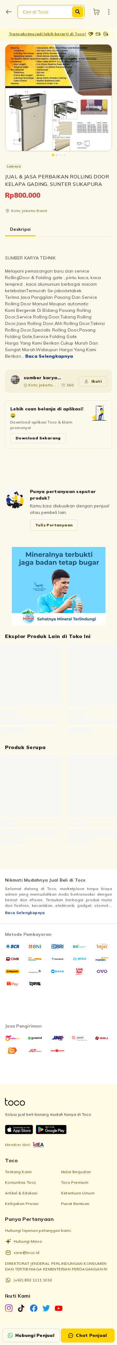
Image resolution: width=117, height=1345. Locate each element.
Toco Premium (75, 1182)
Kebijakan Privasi (22, 1203)
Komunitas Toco (20, 1182)
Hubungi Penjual (34, 1335)
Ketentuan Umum (78, 1193)
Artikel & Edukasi (21, 1193)
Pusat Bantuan (75, 1203)
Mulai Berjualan (76, 1171)
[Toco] (58, 586)
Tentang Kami (18, 1171)
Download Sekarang (38, 438)
